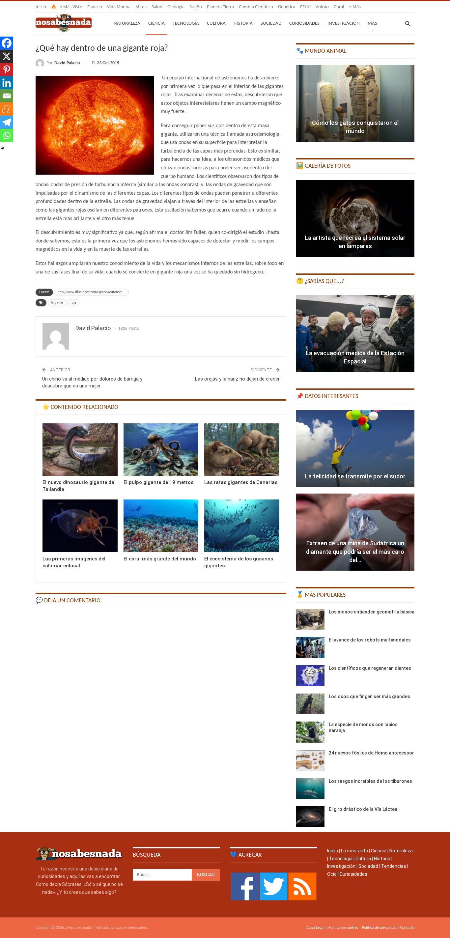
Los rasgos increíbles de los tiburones (370, 781)
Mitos (141, 7)
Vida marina (118, 7)
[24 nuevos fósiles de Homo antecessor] (310, 760)
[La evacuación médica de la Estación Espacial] (355, 333)
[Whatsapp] (6, 135)
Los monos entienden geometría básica (371, 611)
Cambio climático (256, 7)
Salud (157, 7)
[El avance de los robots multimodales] (310, 647)
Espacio (94, 7)
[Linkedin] (6, 82)
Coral (339, 7)
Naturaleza (127, 23)
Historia (243, 23)
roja (73, 302)
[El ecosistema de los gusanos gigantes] (241, 525)
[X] (6, 56)
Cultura (216, 23)
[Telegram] (6, 122)
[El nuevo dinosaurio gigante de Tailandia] (80, 449)
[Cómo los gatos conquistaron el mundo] (355, 103)
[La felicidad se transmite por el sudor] (355, 449)
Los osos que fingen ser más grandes (369, 696)
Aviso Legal (315, 928)
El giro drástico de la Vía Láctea (363, 809)
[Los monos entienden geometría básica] (310, 619)
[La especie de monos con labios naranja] (310, 732)
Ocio (332, 874)
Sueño (195, 7)
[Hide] (2, 148)
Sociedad (271, 23)
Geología (175, 7)
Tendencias (393, 866)
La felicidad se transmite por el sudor (355, 476)
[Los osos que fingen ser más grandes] (310, 704)
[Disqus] (161, 696)
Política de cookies (343, 928)
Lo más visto (354, 850)
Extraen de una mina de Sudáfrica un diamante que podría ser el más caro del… (355, 551)
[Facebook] (6, 43)
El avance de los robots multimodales (370, 639)
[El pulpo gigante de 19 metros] (161, 449)
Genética (286, 7)
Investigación (343, 23)
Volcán (322, 7)
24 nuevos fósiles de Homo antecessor (371, 752)
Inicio (41, 7)
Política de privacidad (379, 928)
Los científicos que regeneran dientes (370, 668)
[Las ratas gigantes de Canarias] (241, 449)
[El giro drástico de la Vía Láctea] (310, 816)
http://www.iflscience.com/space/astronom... (92, 292)
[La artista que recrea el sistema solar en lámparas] (355, 218)
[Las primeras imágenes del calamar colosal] (80, 525)
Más (356, 7)
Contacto (407, 928)
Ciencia (156, 23)
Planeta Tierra (220, 7)
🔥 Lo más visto (66, 7)
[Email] (6, 95)
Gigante (57, 302)
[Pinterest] (6, 69)
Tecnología (186, 23)
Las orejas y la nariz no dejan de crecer (237, 379)
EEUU (305, 7)
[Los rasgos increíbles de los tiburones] (310, 788)
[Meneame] (6, 109)
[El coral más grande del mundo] (161, 525)
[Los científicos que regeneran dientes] (310, 675)
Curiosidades (304, 23)
